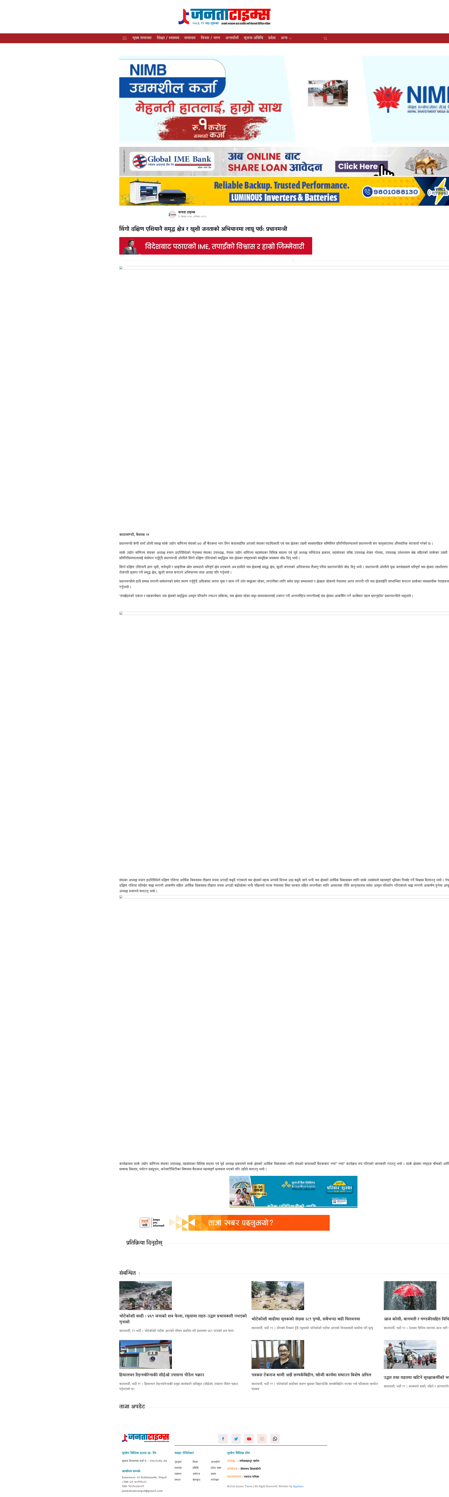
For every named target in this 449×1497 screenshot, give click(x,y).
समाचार (190, 38)
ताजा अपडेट (132, 1407)
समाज (177, 1480)
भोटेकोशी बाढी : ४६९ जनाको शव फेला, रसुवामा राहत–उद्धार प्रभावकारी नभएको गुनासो (183, 1319)
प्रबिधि (196, 1468)
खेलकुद (196, 1480)
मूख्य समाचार (142, 38)
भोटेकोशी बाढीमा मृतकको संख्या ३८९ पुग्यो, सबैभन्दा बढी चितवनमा (306, 1319)
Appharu (298, 1486)
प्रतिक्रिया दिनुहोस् (144, 1243)
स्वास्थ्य (178, 1474)
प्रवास (213, 1474)
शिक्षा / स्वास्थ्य (168, 38)
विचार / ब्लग (210, 38)
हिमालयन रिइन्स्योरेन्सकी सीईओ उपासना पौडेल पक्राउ (161, 1375)
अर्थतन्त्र (196, 1474)
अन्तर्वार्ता (232, 38)
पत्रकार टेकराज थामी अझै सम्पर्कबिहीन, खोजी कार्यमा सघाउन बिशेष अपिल (311, 1375)
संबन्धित (127, 1273)
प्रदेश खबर (216, 1468)
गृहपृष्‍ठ (178, 1462)
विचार (195, 1462)
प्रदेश (272, 38)
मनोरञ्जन (215, 1480)
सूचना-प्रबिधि (253, 38)
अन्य (284, 38)
